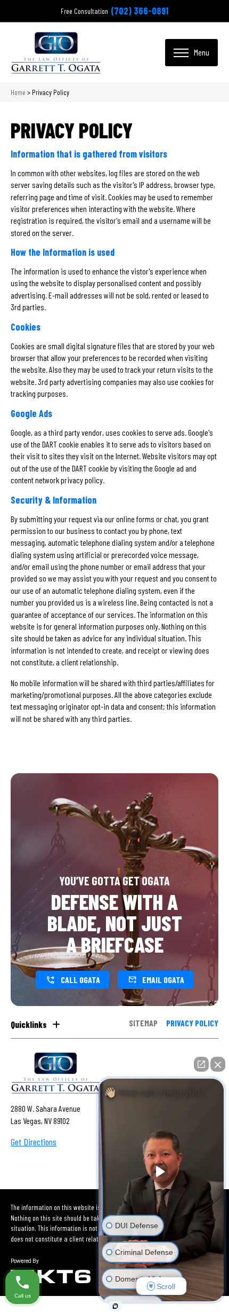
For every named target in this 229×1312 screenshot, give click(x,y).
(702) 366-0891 (139, 11)
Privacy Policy (192, 1023)
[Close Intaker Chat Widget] (217, 1064)
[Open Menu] (191, 52)
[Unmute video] (161, 1171)
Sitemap (143, 1023)
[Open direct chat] (201, 1064)
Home (18, 92)
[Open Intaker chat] (115, 1306)
